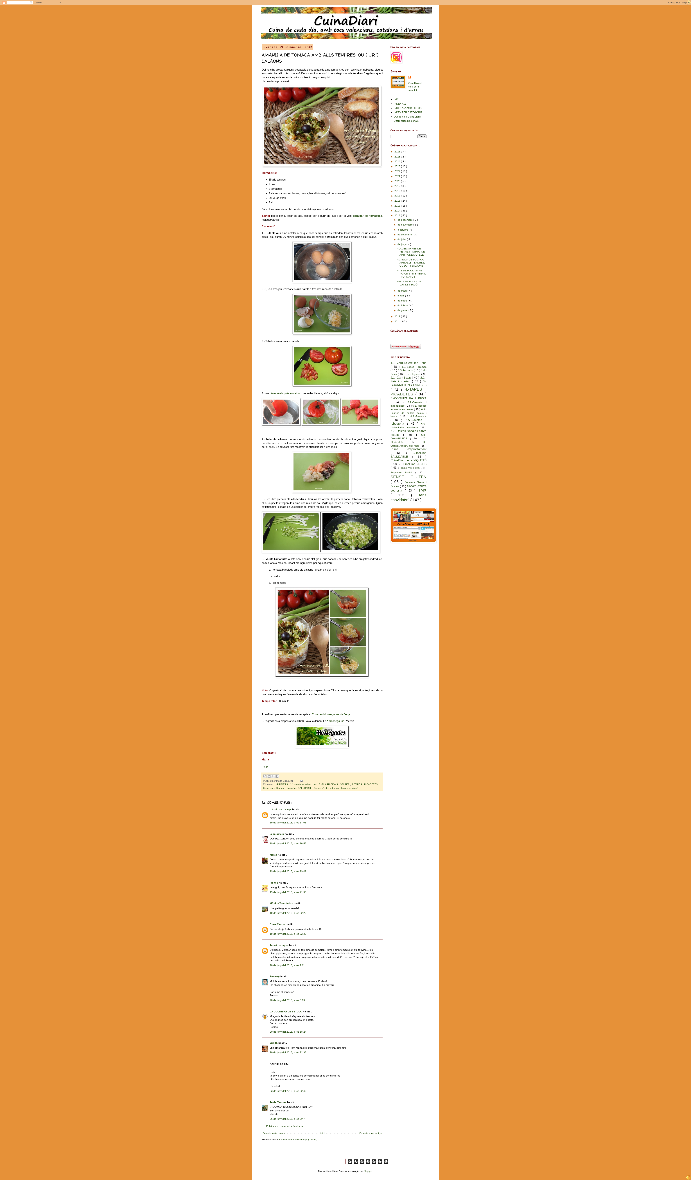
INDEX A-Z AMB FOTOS (407, 108)
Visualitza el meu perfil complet (414, 86)
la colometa (277, 833)
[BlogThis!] (269, 776)
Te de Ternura (278, 1102)
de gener (403, 310)
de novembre (405, 224)
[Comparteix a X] (273, 776)
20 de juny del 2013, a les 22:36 (288, 1052)
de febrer (403, 305)
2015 (397, 205)
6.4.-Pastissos (418, 416)
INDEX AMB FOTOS (411, 468)
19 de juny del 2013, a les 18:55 (288, 843)
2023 (397, 166)
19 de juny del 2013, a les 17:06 (288, 822)
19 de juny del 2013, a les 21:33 (288, 892)
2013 (397, 215)
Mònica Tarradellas (282, 903)
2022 (397, 171)
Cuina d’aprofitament (274, 788)
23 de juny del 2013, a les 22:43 (288, 1090)
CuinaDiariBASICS (413, 464)
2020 (397, 181)
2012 (397, 316)
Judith (274, 1042)
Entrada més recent (274, 1133)
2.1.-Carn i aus (401, 377)
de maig (402, 290)
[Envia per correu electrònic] (265, 776)
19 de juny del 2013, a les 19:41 (288, 871)
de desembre (405, 219)
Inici (322, 1133)
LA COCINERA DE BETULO (286, 1011)
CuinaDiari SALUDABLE (300, 788)
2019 (397, 185)
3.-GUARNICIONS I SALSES (334, 784)
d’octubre (403, 229)
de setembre (405, 234)
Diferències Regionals (406, 120)
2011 (397, 321)
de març (403, 300)
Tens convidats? (349, 788)
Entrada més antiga (370, 1133)
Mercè (274, 854)
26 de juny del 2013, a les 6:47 (287, 1118)
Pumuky (275, 976)
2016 (397, 200)
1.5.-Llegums (413, 374)
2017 (397, 195)
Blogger (367, 1171)
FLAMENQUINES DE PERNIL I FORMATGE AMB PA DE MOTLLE (411, 251)
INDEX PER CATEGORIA (408, 112)
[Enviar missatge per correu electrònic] (301, 781)
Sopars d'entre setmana (326, 788)
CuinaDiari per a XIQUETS (408, 460)
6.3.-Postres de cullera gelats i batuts (408, 413)
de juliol (402, 239)
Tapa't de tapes (279, 945)
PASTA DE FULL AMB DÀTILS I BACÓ (409, 283)
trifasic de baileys (281, 809)
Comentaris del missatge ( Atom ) (298, 1139)
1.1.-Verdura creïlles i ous (303, 784)
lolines (274, 882)
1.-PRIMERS (281, 784)
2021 (397, 176)
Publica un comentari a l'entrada (284, 1126)
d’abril (401, 295)
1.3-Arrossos (406, 370)
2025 (397, 156)
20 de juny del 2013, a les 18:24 (288, 1031)
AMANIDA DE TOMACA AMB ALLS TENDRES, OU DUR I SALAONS (411, 262)
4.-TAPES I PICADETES (365, 784)
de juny (402, 244)
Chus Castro (278, 924)
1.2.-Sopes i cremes (414, 366)
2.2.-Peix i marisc (408, 379)
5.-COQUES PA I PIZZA (408, 398)
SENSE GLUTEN (408, 477)
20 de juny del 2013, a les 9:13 (287, 1000)
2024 (397, 161)
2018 (397, 191)
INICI (396, 99)
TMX (422, 490)
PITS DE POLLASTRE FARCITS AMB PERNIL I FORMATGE (411, 273)
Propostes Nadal (402, 472)
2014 (397, 210)
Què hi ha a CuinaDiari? (407, 116)
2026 (397, 151)
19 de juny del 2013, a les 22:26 (288, 912)
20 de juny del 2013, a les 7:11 (287, 965)
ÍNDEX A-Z (400, 103)
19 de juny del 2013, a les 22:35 (288, 933)
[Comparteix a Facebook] (277, 776)
